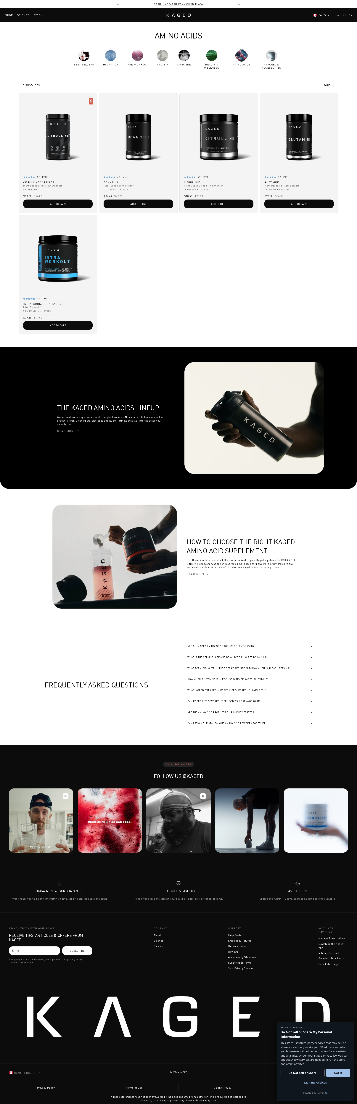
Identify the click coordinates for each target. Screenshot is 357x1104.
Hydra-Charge (225, 567)
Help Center (235, 935)
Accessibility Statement (242, 957)
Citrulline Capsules (38, 182)
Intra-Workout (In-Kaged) (42, 304)
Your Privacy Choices (240, 968)
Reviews (233, 951)
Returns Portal (237, 946)
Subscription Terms (240, 962)
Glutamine (272, 182)
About (157, 935)
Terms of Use (134, 1087)
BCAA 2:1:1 (111, 182)
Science (23, 15)
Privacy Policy (46, 1087)
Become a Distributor (331, 958)
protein (274, 567)
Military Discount (328, 952)
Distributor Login (328, 963)
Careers (159, 946)
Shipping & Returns (239, 940)
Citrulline (192, 182)
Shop (9, 15)
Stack (38, 15)
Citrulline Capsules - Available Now (178, 4)
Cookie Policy (222, 1087)
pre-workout (258, 567)
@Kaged (193, 776)
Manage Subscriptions (331, 938)
